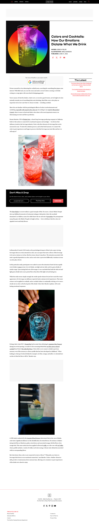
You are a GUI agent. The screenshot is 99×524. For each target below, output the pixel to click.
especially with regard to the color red (26, 110)
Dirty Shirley (15, 212)
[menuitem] (12, 1)
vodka (45, 445)
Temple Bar (28, 344)
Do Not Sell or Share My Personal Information (49, 501)
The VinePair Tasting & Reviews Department (17, 520)
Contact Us (52, 513)
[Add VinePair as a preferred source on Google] (36, 82)
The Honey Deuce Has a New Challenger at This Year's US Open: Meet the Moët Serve (81, 85)
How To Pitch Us (54, 515)
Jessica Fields (61, 50)
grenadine (50, 216)
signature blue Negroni (55, 344)
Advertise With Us (11, 515)
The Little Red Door (26, 349)
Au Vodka (60, 445)
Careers (9, 518)
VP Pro (70, 1)
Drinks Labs (26, 119)
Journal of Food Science (33, 438)
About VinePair (10, 513)
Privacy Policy (53, 518)
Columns (21, 1)
